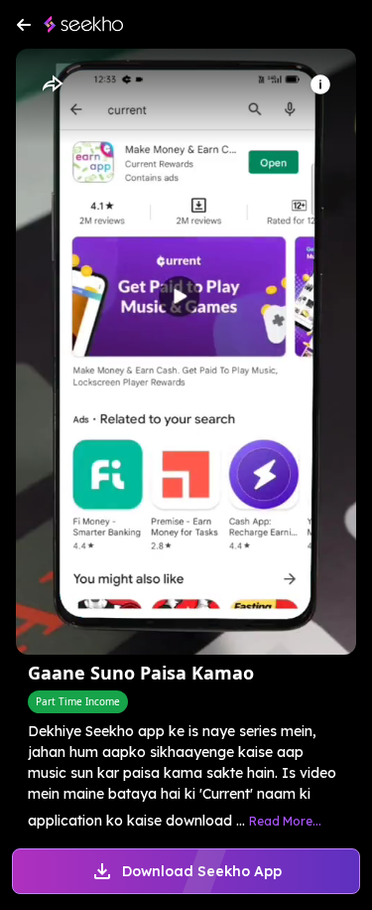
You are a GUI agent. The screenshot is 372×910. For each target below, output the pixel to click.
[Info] (320, 84)
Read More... (285, 821)
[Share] (51, 84)
